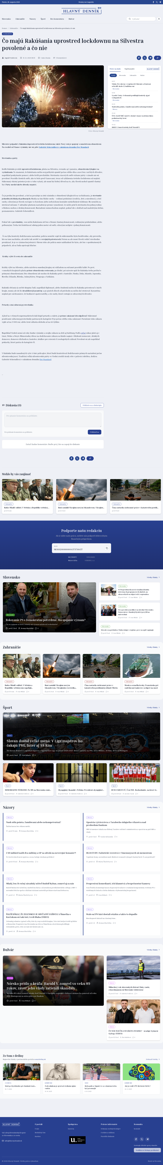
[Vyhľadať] (130, 19)
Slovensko (6, 19)
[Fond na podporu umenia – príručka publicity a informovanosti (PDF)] (77, 1140)
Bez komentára (57, 19)
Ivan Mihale (134, 597)
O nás (37, 1129)
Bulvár (71, 19)
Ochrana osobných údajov (111, 1129)
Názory (32, 19)
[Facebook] (153, 2)
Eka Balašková (126, 1037)
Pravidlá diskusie (107, 1136)
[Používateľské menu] (159, 19)
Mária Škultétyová (105, 862)
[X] (157, 2)
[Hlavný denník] (82, 10)
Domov (4, 28)
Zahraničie (20, 19)
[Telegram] (160, 2)
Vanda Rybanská (106, 837)
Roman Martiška (27, 628)
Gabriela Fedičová (23, 794)
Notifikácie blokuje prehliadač (147, 1150)
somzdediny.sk (40, 1059)
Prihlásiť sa (94, 432)
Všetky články (152, 577)
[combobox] (143, 19)
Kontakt (137, 1129)
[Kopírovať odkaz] (157, 58)
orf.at (83, 333)
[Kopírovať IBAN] (107, 548)
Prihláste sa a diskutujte (92, 405)
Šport (43, 19)
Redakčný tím (40, 1132)
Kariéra (38, 1136)
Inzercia (71, 1129)
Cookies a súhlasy (108, 1132)
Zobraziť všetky (152, 1059)
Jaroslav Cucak (129, 794)
